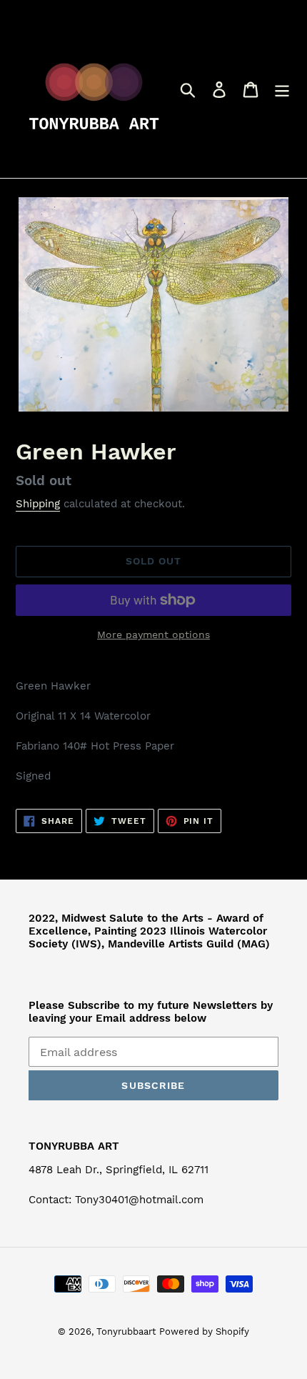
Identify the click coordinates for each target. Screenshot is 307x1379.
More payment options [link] (153, 634)
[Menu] (282, 89)
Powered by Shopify (204, 1331)
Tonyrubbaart (126, 1331)
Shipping (38, 503)
